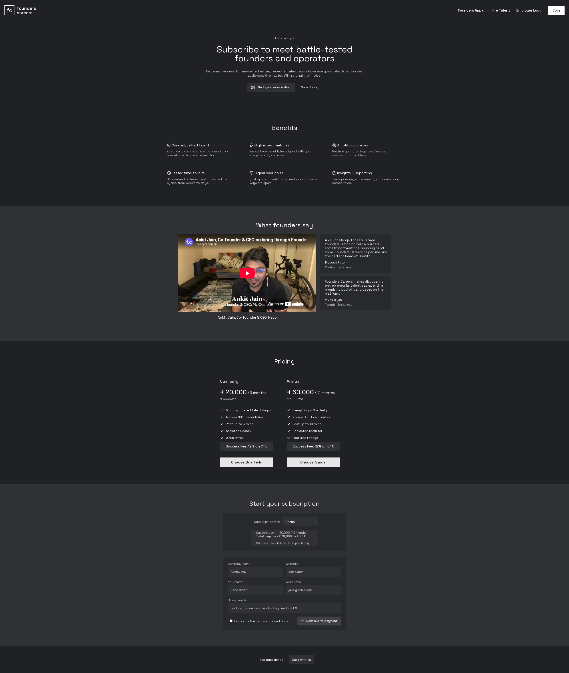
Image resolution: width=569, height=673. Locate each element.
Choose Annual (313, 462)
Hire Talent (500, 10)
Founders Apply (471, 10)
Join (556, 10)
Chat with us (301, 660)
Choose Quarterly (246, 462)
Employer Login (529, 10)
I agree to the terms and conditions (260, 621)
